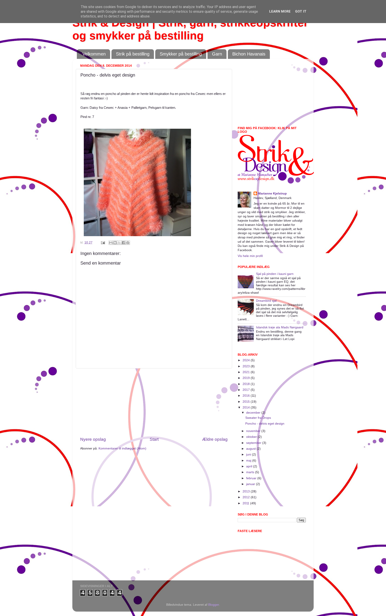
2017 (247, 389)
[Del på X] (119, 242)
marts (250, 472)
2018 (247, 384)
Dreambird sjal (266, 300)
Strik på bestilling (132, 53)
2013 (247, 491)
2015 (247, 401)
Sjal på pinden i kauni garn (275, 274)
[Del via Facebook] (123, 242)
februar (251, 478)
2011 (246, 503)
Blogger (213, 604)
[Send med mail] (111, 242)
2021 (247, 372)
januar (251, 484)
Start (154, 439)
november (253, 431)
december (253, 412)
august (251, 448)
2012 (247, 497)
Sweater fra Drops (258, 417)
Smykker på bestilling (181, 53)
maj (249, 460)
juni (249, 454)
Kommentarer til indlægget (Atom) (122, 448)
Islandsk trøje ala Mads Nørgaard (279, 327)
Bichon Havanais (248, 53)
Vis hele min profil (250, 256)
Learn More (280, 11)
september (254, 443)
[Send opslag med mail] (102, 242)
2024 (247, 360)
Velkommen (94, 53)
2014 (247, 407)
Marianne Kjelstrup (272, 193)
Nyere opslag (93, 439)
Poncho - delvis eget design (264, 423)
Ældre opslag (215, 439)
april (249, 466)
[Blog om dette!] (115, 242)
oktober (252, 436)
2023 (247, 366)
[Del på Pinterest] (128, 242)
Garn (217, 53)
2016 (247, 395)
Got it (300, 11)
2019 (247, 378)
